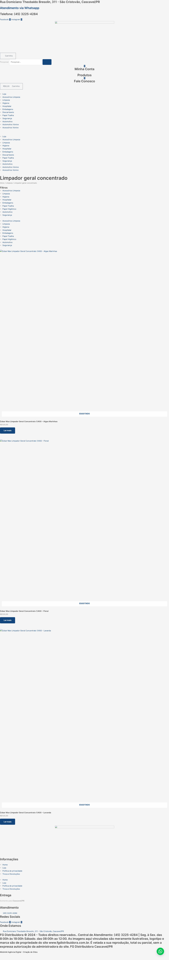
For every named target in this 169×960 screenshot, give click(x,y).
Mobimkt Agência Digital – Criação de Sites (18, 952)
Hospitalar (6, 106)
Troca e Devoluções (11, 874)
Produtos (84, 75)
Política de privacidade (12, 871)
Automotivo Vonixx (10, 124)
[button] (84, 133)
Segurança (7, 118)
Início (2, 183)
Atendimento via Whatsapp (19, 8)
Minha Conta (84, 69)
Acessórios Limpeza (11, 97)
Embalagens (7, 109)
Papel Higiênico (9, 209)
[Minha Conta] (84, 66)
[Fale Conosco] (84, 78)
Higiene (5, 103)
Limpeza (6, 100)
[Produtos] (84, 72)
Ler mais (7, 430)
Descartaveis (8, 112)
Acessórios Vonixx (10, 127)
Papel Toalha (8, 115)
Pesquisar (4, 62)
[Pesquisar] (47, 62)
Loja (4, 94)
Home (5, 865)
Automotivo (7, 121)
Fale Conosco (84, 81)
